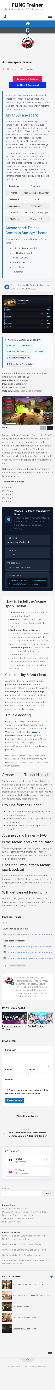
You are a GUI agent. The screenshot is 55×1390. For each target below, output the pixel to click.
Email (31, 1069)
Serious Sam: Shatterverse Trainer (18, 1218)
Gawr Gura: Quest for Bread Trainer (18, 1215)
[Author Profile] (27, 43)
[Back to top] (27, 1360)
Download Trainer (27, 79)
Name (8, 1069)
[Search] (4, 17)
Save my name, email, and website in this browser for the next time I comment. (26, 1092)
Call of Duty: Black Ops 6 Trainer (27, 1244)
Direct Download (29, 85)
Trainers (14, 69)
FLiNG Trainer (27, 5)
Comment (10, 1050)
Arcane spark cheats (17, 966)
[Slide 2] (6, 427)
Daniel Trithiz (36, 285)
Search (5, 1189)
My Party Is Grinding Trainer (14, 1208)
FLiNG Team (7, 1236)
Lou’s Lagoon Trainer (12, 1222)
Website (9, 1079)
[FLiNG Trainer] (27, 23)
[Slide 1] (3, 427)
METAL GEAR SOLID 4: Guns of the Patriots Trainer (25, 1212)
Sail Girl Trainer (36, 1026)
